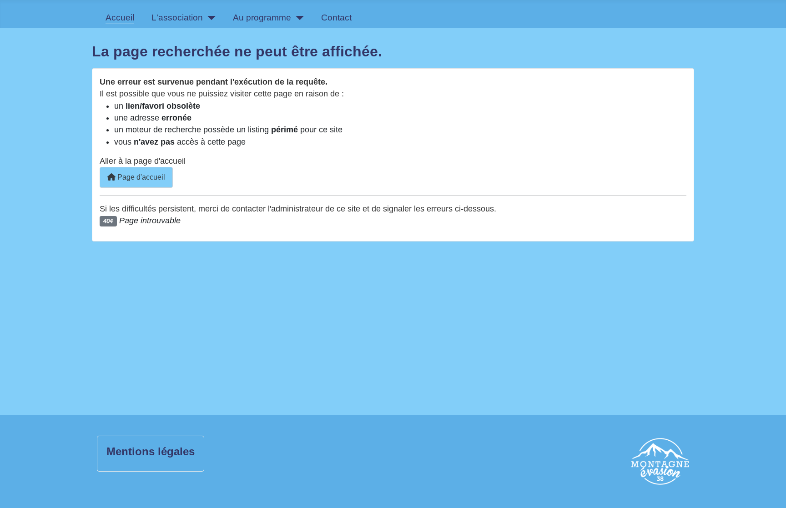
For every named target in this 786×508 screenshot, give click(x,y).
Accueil (120, 17)
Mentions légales (150, 451)
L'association (177, 17)
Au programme (262, 17)
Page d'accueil (140, 177)
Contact (336, 17)
